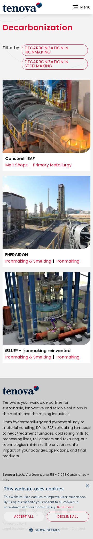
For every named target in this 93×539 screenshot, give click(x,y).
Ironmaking (67, 261)
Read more (65, 507)
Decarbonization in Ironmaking (46, 50)
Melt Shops (16, 165)
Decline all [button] (67, 516)
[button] (46, 530)
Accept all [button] (24, 516)
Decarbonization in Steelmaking (46, 64)
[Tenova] (21, 390)
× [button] (87, 486)
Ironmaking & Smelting (28, 261)
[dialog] (46, 510)
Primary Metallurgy (52, 165)
